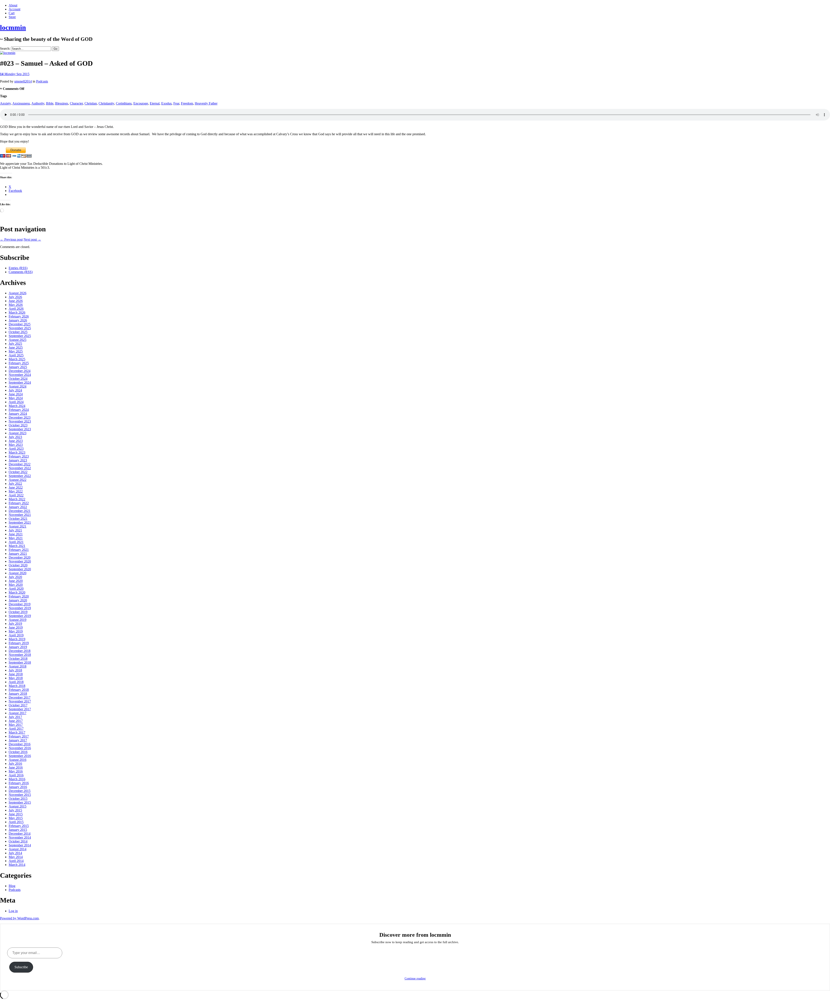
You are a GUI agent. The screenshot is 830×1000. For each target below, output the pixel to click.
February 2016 (19, 783)
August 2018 (17, 666)
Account (14, 9)
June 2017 (16, 721)
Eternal (155, 103)
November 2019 (20, 608)
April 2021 (16, 542)
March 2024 (17, 406)
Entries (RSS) (18, 268)
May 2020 (16, 585)
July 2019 (15, 623)
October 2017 (18, 705)
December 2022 (19, 464)
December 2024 (19, 371)
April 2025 (16, 355)
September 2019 (20, 616)
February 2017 (19, 736)
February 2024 (19, 410)
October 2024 (18, 378)
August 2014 (17, 849)
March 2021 (17, 546)
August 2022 (17, 480)
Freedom (187, 103)
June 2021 (16, 534)
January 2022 (18, 507)
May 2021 (16, 538)
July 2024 (15, 390)
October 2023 (18, 425)
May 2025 (16, 351)
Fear (176, 103)
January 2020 (18, 600)
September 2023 (20, 429)
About (13, 5)
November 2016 (20, 748)
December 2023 (19, 417)
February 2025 (19, 363)
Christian (91, 103)
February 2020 (19, 596)
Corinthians (124, 103)
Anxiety (5, 103)
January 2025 (18, 367)
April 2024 (16, 402)
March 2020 (17, 592)
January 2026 (18, 320)
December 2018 (19, 651)
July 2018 (15, 670)
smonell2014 (23, 81)
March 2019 (17, 639)
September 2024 (20, 382)
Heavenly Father (206, 103)
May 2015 (16, 818)
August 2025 (17, 340)
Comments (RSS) (21, 272)
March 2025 (17, 359)
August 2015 (17, 806)
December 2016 (19, 744)
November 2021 (20, 515)
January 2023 (18, 460)
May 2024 (16, 398)
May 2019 (16, 631)
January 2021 (18, 553)
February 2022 (19, 503)
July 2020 (15, 577)
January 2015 (18, 829)
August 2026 (17, 293)
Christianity (106, 103)
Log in (13, 911)
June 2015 (16, 814)
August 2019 (17, 620)
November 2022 (20, 468)
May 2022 (16, 491)
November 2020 (20, 561)
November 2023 (20, 421)
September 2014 (20, 845)
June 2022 (16, 487)
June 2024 (16, 394)
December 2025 (19, 324)
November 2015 (20, 795)
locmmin (13, 27)
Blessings (61, 103)
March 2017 (17, 732)
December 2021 (19, 511)
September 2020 (20, 569)
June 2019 (16, 627)
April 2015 (16, 822)
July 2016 (15, 763)
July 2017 (15, 717)
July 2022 (15, 483)
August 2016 (17, 760)
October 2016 (18, 752)
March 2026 (17, 312)
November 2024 (20, 375)
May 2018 (16, 678)
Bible (49, 103)
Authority (37, 103)
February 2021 (19, 550)
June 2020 (16, 581)
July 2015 (15, 810)
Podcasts (42, 81)
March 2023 (17, 452)
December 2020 (19, 557)
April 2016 (16, 775)
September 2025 (20, 336)
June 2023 (16, 441)
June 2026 (16, 301)
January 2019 (18, 647)
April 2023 (16, 448)
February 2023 (19, 456)
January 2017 (18, 740)
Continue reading (415, 978)
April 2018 (16, 682)
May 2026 (16, 305)
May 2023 (16, 445)
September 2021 (20, 522)
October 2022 (18, 472)
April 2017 (16, 728)
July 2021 (15, 530)
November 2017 (20, 701)
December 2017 (19, 697)
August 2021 (17, 526)
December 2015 (19, 791)
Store (12, 17)
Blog (12, 886)
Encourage (140, 103)
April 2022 (16, 495)
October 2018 (18, 658)
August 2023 (17, 433)
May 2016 (16, 771)
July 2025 (15, 343)
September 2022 (20, 476)
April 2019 (16, 635)
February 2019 (19, 643)
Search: (5, 48)
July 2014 (15, 853)
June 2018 (16, 674)
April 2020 (16, 588)
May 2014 (16, 857)
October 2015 (18, 798)
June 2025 (16, 347)
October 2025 (18, 332)
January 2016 (18, 787)
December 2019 (19, 604)
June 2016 (16, 767)
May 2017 (16, 725)
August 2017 (17, 713)
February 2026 (19, 316)
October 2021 (18, 518)
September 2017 (20, 709)
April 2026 (16, 308)
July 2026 (15, 297)
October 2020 (18, 565)
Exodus (166, 103)
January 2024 (18, 413)
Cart (11, 13)
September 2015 (20, 802)
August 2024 (17, 386)
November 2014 (20, 837)
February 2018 (19, 690)
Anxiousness (21, 103)
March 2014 (17, 864)
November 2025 (20, 328)
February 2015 (19, 826)
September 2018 (20, 662)
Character (76, 103)
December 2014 (19, 833)
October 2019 (18, 612)
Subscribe (21, 967)
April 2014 (16, 861)
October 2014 (18, 841)
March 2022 (17, 499)
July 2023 (15, 437)
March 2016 (17, 779)
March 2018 (17, 686)
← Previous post (11, 239)
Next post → (32, 239)
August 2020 (17, 573)
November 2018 (20, 655)
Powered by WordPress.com (19, 918)
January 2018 (18, 693)
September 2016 (20, 756)
